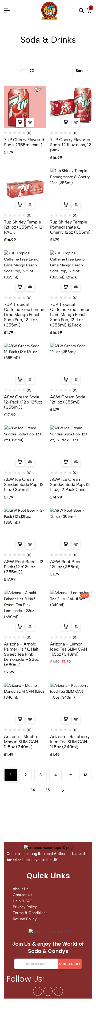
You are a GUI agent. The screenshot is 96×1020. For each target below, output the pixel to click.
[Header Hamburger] (7, 11)
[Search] (81, 10)
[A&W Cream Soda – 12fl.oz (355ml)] (71, 364)
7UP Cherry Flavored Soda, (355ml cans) (24, 142)
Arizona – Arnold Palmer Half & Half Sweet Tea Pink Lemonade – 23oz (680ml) (21, 654)
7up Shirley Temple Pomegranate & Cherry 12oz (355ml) (70, 227)
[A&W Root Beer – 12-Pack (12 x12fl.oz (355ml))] (25, 529)
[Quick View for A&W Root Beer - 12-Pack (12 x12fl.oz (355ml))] (30, 544)
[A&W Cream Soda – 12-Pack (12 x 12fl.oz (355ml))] (25, 364)
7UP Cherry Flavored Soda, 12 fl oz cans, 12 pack (70, 144)
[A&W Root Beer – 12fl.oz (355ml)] (71, 529)
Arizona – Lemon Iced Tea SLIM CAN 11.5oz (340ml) (68, 649)
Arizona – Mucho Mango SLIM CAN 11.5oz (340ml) (21, 741)
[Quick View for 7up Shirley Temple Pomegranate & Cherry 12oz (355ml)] (76, 204)
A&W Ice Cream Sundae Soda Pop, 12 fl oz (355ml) (24, 484)
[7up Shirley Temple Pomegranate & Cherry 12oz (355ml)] (71, 189)
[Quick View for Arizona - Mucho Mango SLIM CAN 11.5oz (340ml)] (30, 719)
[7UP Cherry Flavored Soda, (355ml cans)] (25, 107)
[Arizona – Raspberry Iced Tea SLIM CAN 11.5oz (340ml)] (71, 704)
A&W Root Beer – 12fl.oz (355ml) (67, 564)
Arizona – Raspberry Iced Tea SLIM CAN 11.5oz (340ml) (70, 741)
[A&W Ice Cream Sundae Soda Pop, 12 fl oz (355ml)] (25, 446)
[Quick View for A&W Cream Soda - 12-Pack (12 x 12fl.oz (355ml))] (30, 379)
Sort (79, 70)
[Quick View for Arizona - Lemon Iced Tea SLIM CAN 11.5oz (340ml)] (76, 626)
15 (48, 790)
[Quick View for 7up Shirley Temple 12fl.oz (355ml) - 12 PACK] (30, 204)
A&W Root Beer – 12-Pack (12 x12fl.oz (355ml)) (25, 566)
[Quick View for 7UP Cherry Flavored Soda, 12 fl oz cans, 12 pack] (76, 122)
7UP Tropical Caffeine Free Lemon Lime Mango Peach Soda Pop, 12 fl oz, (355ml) (24, 315)
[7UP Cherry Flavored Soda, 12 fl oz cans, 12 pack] (71, 107)
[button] (20, 122)
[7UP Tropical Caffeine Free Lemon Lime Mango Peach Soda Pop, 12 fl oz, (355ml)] (25, 271)
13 (85, 775)
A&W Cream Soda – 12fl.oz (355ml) (69, 399)
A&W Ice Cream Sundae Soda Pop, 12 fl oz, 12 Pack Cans (70, 484)
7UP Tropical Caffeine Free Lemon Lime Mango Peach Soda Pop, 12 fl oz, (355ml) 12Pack (70, 315)
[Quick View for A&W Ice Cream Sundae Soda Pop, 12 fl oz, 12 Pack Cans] (76, 462)
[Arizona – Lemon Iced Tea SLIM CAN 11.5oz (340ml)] (71, 611)
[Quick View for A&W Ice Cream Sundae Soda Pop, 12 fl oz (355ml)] (30, 462)
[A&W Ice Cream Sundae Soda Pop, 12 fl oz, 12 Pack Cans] (71, 446)
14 (33, 790)
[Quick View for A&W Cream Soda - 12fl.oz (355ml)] (76, 379)
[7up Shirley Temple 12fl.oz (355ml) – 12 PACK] (25, 189)
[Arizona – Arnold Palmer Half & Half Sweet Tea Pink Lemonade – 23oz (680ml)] (25, 611)
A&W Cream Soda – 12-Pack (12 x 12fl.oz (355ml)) (23, 402)
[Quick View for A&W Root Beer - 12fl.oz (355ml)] (76, 544)
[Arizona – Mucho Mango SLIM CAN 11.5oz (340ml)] (25, 704)
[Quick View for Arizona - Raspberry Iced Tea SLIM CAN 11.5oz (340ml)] (76, 719)
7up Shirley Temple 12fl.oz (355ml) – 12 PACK (23, 227)
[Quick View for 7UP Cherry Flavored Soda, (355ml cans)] (30, 122)
